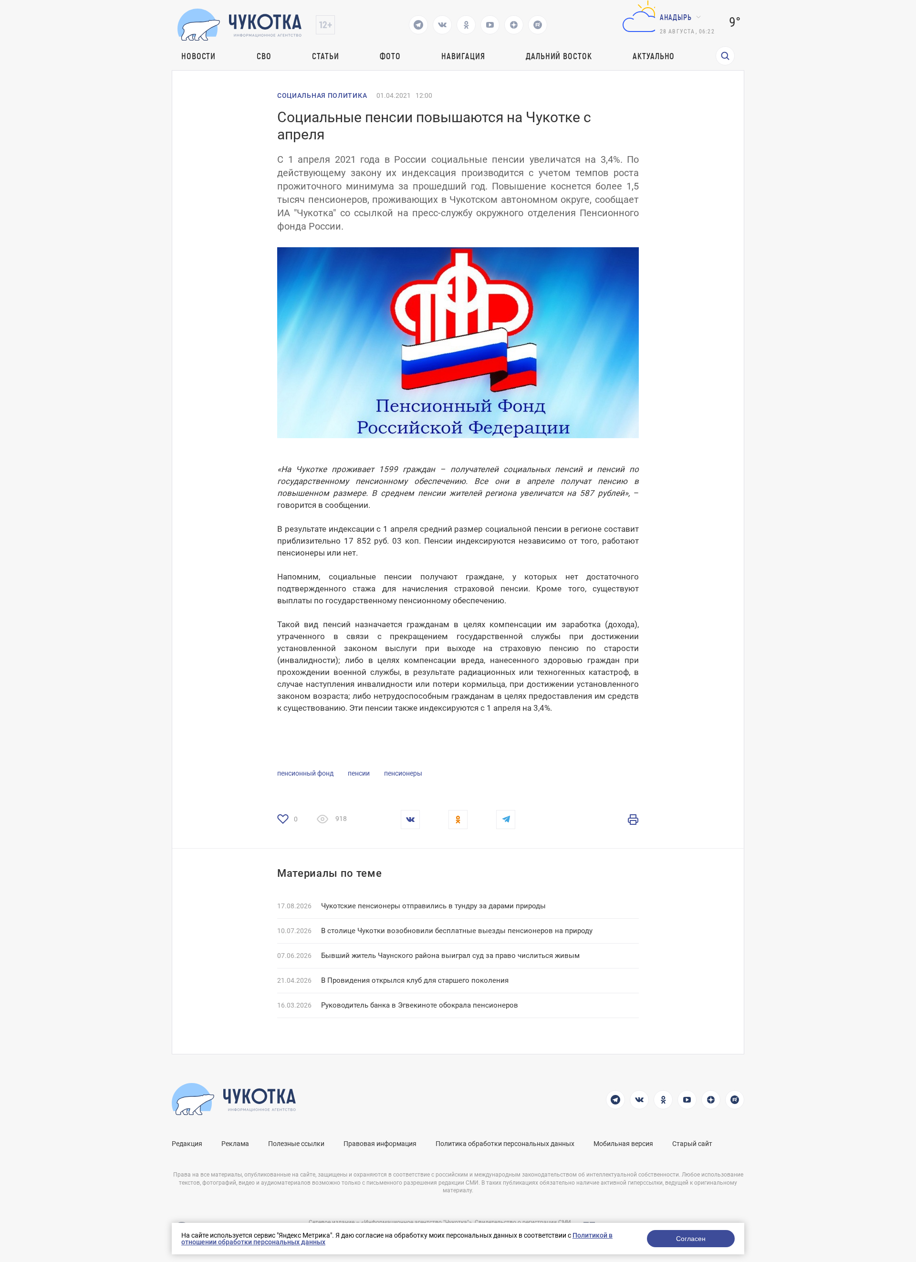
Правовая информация (380, 1143)
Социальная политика (322, 95)
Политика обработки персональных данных (505, 1143)
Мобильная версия (623, 1143)
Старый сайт (692, 1143)
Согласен (691, 1238)
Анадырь (676, 16)
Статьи (325, 56)
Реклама (235, 1143)
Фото (390, 56)
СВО (264, 56)
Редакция (187, 1143)
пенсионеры (403, 773)
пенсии (359, 773)
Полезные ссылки (296, 1143)
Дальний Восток (559, 56)
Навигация (463, 56)
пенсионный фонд (305, 773)
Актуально (654, 56)
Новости (198, 56)
